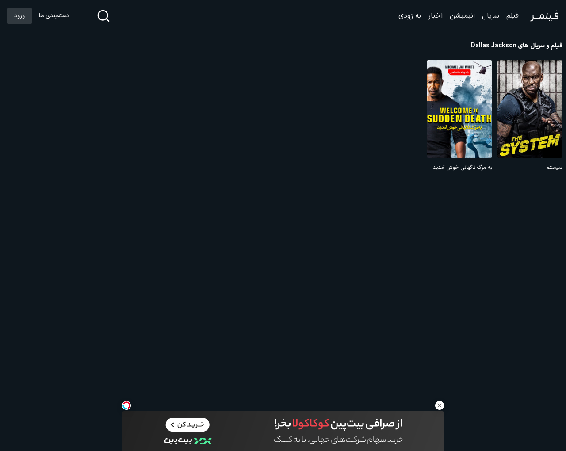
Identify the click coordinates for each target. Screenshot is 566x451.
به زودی (409, 16)
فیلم (512, 16)
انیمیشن (462, 16)
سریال (490, 16)
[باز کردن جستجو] (103, 16)
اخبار (435, 16)
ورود (19, 15)
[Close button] (439, 405)
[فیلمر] (542, 16)
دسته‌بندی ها (54, 15)
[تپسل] (126, 405)
